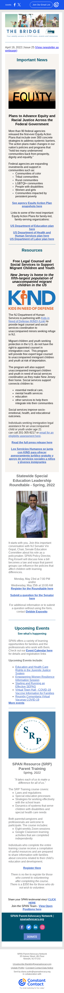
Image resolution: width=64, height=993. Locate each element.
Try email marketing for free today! (32, 988)
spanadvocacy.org (32, 919)
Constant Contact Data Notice (39, 968)
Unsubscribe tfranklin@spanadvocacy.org (32, 964)
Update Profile (17, 968)
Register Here (32, 868)
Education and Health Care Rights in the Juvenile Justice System (33, 670)
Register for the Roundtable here (32, 588)
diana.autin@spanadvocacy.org (36, 971)
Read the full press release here (32, 442)
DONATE (32, 936)
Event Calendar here (39, 650)
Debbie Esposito (36, 611)
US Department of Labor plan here (32, 239)
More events (16, 702)
